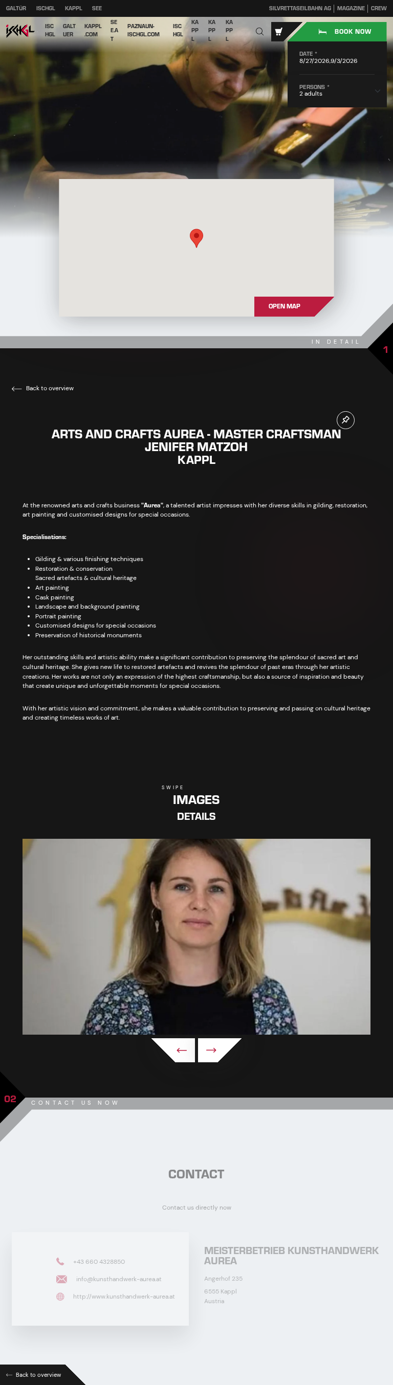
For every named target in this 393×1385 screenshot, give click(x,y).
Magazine (351, 9)
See (97, 8)
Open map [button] (284, 306)
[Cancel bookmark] (345, 420)
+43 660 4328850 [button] (98, 1261)
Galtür (16, 8)
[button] (260, 32)
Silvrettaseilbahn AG (300, 9)
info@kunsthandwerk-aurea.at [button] (118, 1279)
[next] (220, 1050)
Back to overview (49, 388)
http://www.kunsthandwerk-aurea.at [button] (123, 1296)
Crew (379, 9)
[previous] (173, 1050)
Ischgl (45, 8)
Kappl (73, 8)
